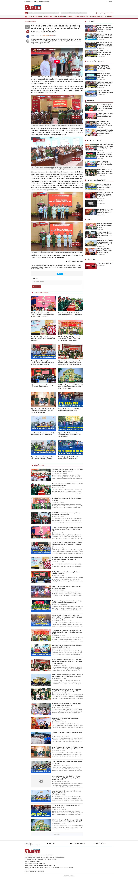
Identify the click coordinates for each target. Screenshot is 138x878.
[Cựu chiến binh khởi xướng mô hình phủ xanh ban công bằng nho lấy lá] (41, 869)
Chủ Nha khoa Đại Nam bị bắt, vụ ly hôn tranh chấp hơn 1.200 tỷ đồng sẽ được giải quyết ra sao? (105, 83)
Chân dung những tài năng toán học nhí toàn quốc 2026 (104, 75)
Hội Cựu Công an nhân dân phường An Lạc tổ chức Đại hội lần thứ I (43, 385)
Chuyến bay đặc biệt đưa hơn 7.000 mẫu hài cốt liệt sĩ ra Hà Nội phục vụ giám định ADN (105, 146)
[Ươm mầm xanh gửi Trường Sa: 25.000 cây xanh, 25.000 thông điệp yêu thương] (41, 650)
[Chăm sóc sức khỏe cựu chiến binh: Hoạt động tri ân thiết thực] (41, 767)
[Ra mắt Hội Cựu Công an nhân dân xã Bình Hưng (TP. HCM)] (41, 504)
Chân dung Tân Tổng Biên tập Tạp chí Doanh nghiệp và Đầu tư (104, 250)
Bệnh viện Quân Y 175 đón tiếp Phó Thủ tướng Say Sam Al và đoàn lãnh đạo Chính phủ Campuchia (43, 410)
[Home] (27, 31)
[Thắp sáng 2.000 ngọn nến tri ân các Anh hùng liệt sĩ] (41, 738)
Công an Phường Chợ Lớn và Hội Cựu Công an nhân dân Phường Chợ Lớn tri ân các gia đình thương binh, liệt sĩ (66, 777)
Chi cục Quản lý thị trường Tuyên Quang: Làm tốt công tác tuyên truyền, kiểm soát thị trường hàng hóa (42, 362)
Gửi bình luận (36, 286)
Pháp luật (62, 590)
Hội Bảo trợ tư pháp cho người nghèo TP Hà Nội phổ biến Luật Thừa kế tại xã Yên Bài (105, 35)
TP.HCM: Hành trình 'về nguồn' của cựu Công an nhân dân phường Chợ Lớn (105, 233)
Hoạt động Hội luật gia (96, 180)
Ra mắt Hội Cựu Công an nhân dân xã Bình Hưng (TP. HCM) (105, 225)
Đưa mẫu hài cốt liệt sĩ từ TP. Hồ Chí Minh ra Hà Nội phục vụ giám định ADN (70, 313)
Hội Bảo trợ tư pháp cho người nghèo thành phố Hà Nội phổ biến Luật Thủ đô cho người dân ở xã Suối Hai (105, 44)
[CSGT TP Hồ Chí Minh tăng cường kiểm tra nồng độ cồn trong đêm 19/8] (41, 592)
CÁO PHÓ (100, 201)
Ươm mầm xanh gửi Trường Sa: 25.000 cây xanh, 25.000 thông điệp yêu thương (104, 163)
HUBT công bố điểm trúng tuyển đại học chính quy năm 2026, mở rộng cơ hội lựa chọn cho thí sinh (105, 242)
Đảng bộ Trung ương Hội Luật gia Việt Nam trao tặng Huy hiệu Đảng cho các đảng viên (105, 194)
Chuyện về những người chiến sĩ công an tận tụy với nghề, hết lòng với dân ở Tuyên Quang (67, 601)
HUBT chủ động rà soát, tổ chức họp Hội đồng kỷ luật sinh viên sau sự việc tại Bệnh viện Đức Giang (70, 386)
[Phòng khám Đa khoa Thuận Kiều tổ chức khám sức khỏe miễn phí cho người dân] (41, 709)
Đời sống (62, 487)
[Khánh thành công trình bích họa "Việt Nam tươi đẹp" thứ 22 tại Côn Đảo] (41, 796)
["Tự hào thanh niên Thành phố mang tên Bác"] (91, 93)
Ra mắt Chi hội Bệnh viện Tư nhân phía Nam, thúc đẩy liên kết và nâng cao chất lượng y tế (43, 338)
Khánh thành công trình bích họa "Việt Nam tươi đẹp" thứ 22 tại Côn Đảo (42, 433)
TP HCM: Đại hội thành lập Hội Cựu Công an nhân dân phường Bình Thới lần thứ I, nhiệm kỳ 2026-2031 (46, 13)
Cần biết (61, 502)
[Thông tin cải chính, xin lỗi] (91, 266)
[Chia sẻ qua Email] (27, 41)
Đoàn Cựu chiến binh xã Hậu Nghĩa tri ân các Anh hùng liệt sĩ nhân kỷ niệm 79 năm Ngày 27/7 (104, 171)
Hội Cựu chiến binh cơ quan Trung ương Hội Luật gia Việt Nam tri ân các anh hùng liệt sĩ (69, 434)
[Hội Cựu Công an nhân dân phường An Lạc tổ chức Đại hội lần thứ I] (41, 577)
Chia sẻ (60, 273)
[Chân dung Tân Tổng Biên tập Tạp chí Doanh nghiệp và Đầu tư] (41, 723)
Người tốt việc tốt (63, 473)
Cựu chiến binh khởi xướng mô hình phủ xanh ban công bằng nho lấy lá (42, 457)
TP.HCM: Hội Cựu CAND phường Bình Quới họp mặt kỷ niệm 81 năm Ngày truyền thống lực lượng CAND (70, 338)
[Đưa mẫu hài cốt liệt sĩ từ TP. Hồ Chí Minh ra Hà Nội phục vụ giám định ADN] (41, 489)
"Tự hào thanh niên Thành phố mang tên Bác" (105, 91)
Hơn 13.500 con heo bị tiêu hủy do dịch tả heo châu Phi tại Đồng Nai (104, 52)
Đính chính (91, 259)
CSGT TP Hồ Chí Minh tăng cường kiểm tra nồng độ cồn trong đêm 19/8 (105, 27)
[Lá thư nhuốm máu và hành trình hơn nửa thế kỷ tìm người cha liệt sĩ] (41, 811)
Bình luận (27, 26)
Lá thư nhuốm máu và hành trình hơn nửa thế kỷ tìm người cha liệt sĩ (69, 409)
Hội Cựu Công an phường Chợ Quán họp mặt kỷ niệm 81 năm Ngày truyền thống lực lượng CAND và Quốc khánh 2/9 (70, 362)
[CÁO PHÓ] (91, 203)
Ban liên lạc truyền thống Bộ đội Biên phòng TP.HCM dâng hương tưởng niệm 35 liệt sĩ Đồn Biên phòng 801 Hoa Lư (66, 836)
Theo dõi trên (46, 35)
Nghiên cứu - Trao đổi (66, 620)
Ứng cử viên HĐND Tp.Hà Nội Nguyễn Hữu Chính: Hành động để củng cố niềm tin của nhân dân (105, 211)
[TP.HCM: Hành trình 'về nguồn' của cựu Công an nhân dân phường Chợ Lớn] (41, 518)
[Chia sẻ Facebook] (27, 36)
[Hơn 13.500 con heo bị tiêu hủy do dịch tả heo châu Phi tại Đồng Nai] (91, 53)
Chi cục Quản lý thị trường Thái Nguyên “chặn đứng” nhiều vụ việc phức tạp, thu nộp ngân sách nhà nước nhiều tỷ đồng (67, 617)
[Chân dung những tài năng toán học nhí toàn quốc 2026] (91, 76)
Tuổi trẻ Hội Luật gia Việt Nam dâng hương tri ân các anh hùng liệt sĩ (69, 457)
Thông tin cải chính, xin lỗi (105, 263)
